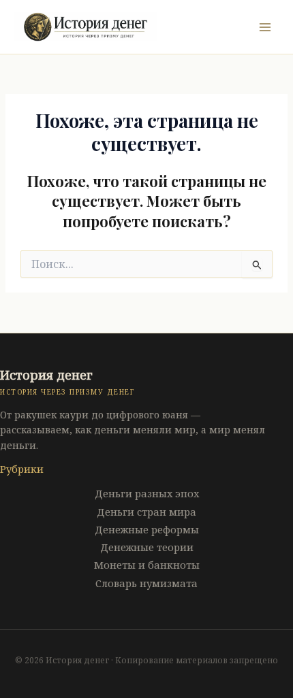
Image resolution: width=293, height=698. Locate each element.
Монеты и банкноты (147, 564)
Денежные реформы (147, 529)
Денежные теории (147, 547)
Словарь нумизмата (146, 583)
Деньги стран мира (146, 511)
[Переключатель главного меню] (265, 27)
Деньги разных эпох (147, 493)
